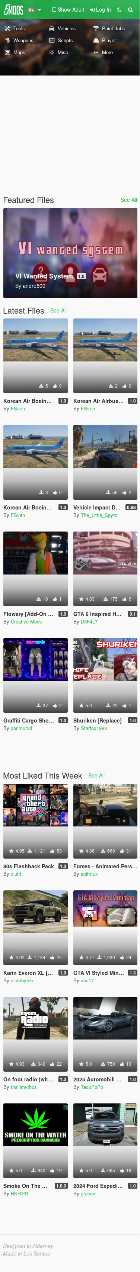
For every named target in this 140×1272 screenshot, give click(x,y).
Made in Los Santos (26, 1253)
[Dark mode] (119, 9)
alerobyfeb (22, 980)
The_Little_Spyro (99, 514)
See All (129, 199)
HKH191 (20, 1193)
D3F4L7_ (90, 621)
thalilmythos (24, 1086)
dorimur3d (21, 728)
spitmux (89, 873)
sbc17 (87, 980)
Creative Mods (26, 621)
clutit (16, 873)
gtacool (88, 1193)
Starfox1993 (94, 728)
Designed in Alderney (28, 1246)
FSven (18, 408)
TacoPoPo (92, 1086)
